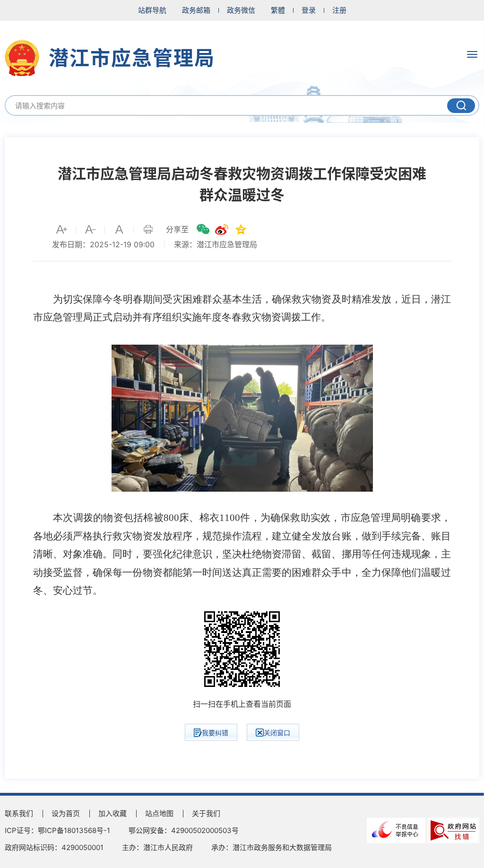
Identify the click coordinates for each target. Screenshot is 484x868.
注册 (339, 10)
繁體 (278, 10)
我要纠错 (215, 733)
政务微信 (241, 10)
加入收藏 (112, 813)
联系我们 (19, 813)
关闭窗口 (277, 733)
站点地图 (159, 813)
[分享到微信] (203, 229)
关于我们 (206, 813)
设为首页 (66, 813)
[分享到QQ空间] (240, 229)
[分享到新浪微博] (222, 229)
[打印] (148, 229)
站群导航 (152, 10)
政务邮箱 (196, 10)
